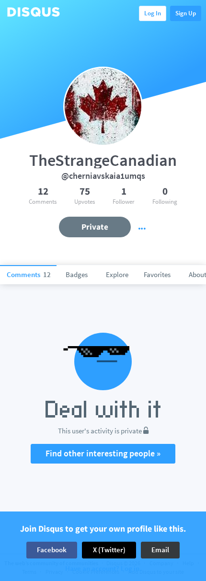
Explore (117, 274)
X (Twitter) (109, 549)
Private (94, 226)
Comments (29, 274)
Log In (152, 13)
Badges (77, 274)
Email (160, 549)
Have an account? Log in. (103, 569)
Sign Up (185, 13)
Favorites (157, 274)
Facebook (52, 549)
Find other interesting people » (103, 453)
